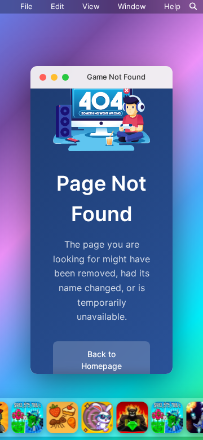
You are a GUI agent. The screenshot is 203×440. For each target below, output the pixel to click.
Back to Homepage (101, 360)
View (91, 6)
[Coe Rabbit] (97, 417)
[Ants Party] (62, 417)
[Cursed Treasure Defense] (132, 417)
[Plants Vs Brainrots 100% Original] (27, 417)
